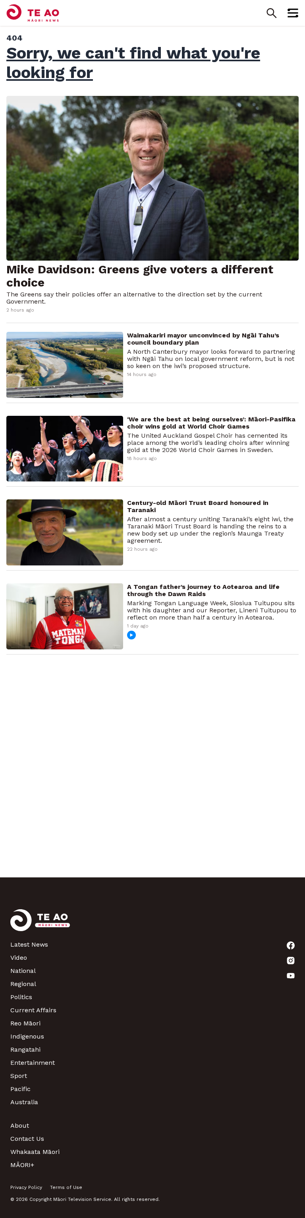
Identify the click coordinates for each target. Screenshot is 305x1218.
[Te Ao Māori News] (40, 925)
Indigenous (27, 1036)
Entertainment (32, 1062)
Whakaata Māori (35, 1152)
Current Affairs (33, 1010)
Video (18, 957)
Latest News (29, 944)
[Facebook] (290, 945)
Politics (21, 997)
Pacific (20, 1089)
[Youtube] (290, 975)
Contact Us (27, 1138)
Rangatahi (25, 1049)
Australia (24, 1102)
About (19, 1125)
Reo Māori (25, 1023)
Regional (23, 984)
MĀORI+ (22, 1165)
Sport (18, 1076)
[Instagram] (290, 960)
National (23, 970)
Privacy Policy (26, 1187)
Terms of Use (66, 1187)
